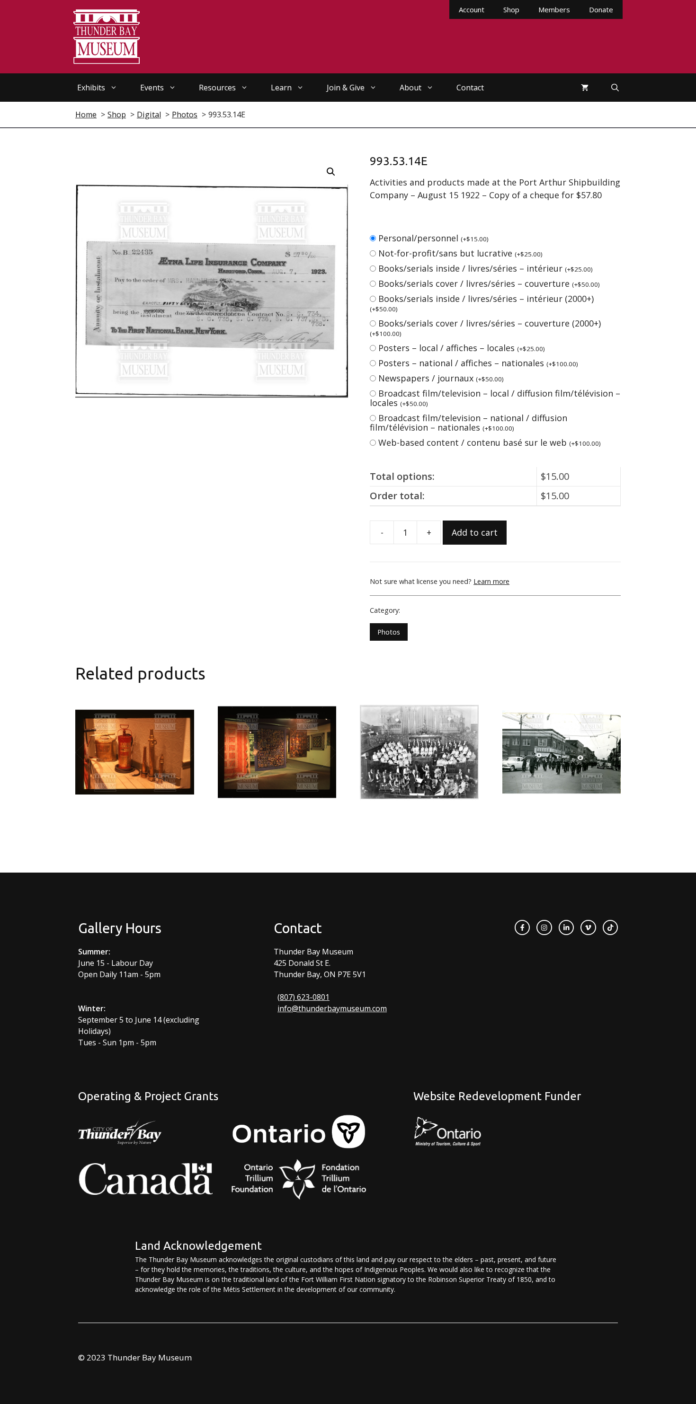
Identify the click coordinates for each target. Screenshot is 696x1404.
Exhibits (91, 87)
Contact (470, 87)
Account (471, 9)
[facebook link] (522, 927)
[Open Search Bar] (615, 87)
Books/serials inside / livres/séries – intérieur (485, 268)
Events (152, 87)
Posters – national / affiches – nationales (478, 363)
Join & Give (346, 87)
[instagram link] (544, 927)
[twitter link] (588, 927)
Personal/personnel (433, 238)
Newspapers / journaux (441, 378)
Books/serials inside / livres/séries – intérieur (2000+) (482, 303)
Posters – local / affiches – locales (461, 347)
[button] (330, 171)
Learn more (491, 581)
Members (554, 9)
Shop (511, 9)
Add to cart (475, 532)
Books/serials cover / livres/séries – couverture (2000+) (485, 328)
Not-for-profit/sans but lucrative (460, 253)
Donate (601, 9)
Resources (217, 87)
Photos (388, 631)
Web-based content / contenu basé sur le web (489, 442)
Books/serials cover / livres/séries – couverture (489, 283)
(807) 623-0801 (303, 997)
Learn (281, 87)
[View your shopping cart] (585, 87)
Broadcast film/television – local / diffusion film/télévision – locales (495, 398)
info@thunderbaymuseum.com (332, 1008)
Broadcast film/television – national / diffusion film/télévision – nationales (468, 422)
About (410, 87)
